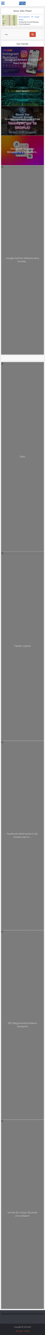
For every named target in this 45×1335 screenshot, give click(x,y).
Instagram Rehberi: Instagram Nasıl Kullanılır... (22, 61)
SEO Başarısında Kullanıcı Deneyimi (22, 1024)
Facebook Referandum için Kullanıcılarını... (22, 835)
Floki (22, 456)
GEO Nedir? (22, 91)
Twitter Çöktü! (22, 646)
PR (32, 17)
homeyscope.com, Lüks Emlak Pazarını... (22, 120)
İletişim (27, 1331)
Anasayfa (19, 1331)
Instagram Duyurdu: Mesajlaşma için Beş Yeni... (22, 150)
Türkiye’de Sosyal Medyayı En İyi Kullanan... (29, 23)
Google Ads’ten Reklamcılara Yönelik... (22, 260)
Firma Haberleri (24, 17)
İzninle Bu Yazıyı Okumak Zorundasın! (22, 1214)
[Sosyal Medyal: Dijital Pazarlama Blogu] (22, 2)
